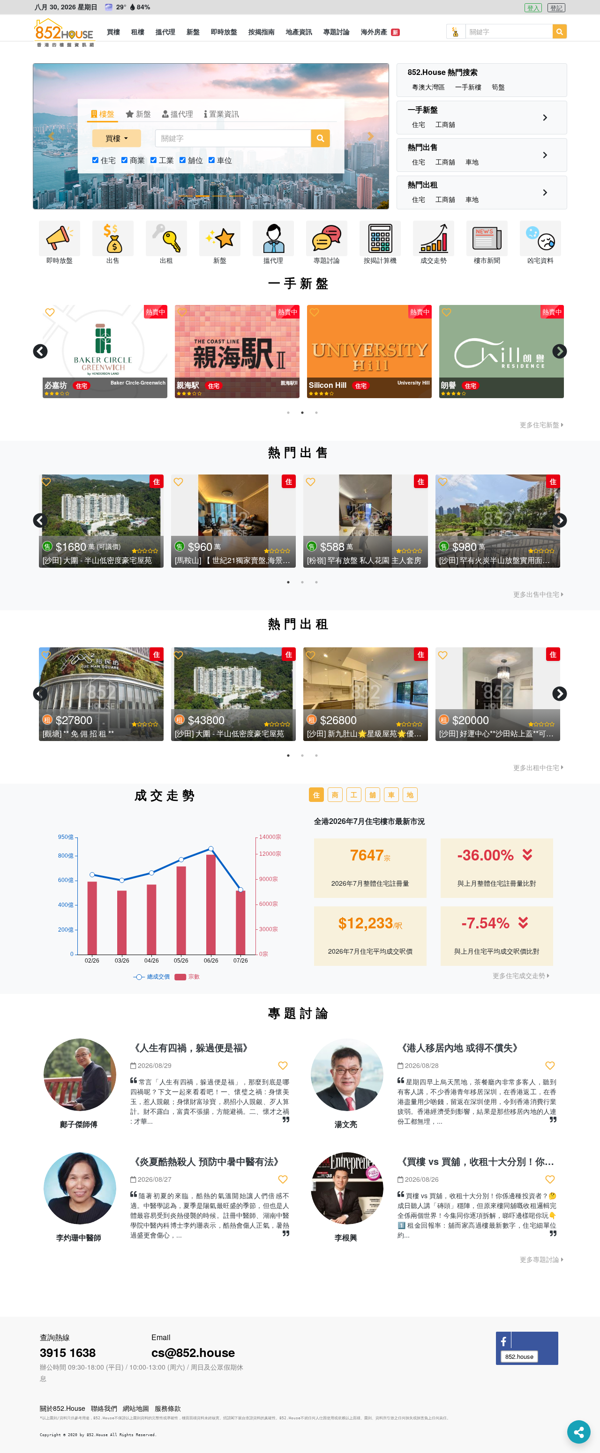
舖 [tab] (372, 794)
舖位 (195, 160)
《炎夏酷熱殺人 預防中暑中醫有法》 (206, 1161)
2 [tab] (302, 412)
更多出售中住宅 (537, 594)
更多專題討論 (540, 1259)
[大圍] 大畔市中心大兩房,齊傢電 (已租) (238, 733)
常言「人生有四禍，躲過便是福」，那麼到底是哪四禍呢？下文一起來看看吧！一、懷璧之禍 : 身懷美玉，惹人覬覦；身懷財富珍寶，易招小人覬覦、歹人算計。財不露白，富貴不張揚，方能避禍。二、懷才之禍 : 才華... (209, 1101)
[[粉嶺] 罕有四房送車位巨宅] (233, 521)
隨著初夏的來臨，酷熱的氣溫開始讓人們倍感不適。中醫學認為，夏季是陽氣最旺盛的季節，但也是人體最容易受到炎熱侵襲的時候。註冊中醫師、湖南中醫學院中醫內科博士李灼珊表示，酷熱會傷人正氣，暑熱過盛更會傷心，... (209, 1215)
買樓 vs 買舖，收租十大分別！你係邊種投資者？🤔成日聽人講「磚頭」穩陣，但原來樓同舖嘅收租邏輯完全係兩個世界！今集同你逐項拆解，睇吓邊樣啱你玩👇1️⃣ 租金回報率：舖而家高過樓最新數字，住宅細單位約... (477, 1215)
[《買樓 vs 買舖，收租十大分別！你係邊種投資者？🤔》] (347, 1192)
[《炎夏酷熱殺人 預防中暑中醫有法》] (80, 1192)
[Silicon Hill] (365, 352)
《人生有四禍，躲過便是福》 (191, 1047)
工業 (166, 160)
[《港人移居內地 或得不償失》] (347, 1078)
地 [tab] (410, 794)
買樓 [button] (113, 138)
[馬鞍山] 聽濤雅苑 (336, 560)
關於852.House (62, 1408)
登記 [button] (556, 7)
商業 (137, 160)
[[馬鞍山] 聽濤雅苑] (365, 521)
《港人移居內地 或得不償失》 (460, 1047)
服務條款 (168, 1408)
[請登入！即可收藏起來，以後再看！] (46, 312)
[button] (113, 31)
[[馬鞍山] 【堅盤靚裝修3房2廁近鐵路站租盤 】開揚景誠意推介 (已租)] (497, 694)
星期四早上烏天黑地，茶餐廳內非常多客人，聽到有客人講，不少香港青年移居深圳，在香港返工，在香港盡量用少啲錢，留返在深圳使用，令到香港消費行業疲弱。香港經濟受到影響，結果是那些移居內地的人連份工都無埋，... (477, 1101)
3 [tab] (316, 412)
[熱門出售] (545, 154)
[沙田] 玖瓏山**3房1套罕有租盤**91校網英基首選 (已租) (398, 733)
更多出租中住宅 (537, 767)
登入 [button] (533, 7)
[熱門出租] (545, 192)
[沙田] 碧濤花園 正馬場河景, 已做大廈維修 (112, 560)
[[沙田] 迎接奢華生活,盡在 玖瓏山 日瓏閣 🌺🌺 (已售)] (497, 521)
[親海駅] (233, 352)
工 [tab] (354, 794)
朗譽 (445, 384)
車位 (224, 160)
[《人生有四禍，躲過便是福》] (80, 1078)
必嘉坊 (53, 384)
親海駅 (185, 384)
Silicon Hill (325, 384)
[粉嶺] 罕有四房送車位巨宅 (219, 560)
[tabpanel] (101, 352)
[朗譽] (497, 352)
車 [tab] (391, 794)
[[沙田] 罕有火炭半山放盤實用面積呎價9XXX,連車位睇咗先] (101, 694)
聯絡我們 (104, 1408)
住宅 (108, 160)
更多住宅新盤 (540, 424)
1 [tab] (288, 412)
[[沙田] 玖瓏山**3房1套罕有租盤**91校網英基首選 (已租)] (365, 694)
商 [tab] (335, 794)
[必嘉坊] (101, 352)
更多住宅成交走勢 (520, 975)
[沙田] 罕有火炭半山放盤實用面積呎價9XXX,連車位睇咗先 (139, 733)
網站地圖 (136, 1408)
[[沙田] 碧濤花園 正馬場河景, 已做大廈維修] (101, 521)
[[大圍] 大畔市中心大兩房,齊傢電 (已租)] (233, 694)
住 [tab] (316, 794)
